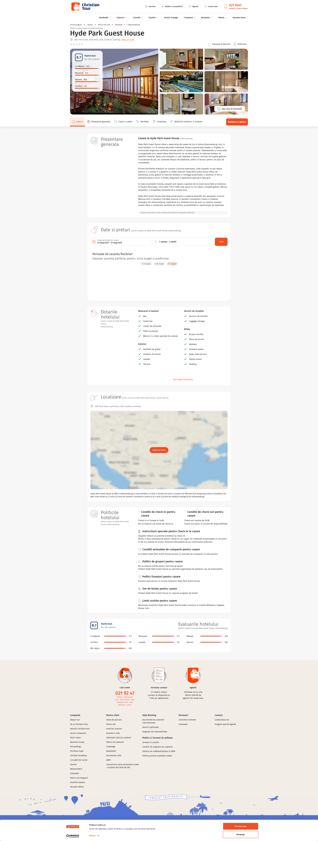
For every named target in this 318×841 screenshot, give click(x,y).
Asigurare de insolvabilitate (154, 731)
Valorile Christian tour (80, 729)
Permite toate (240, 826)
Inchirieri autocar (114, 729)
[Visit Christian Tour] (85, 6)
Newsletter (111, 751)
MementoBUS (76, 769)
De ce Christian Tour (79, 724)
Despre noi (75, 720)
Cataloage (110, 746)
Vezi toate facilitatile (183, 379)
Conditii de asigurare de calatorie (157, 747)
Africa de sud (104, 25)
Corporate (74, 773)
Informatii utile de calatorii (118, 737)
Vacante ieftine (77, 787)
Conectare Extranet (187, 720)
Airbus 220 (111, 724)
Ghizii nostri (75, 737)
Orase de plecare (114, 720)
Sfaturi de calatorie (115, 742)
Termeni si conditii (150, 742)
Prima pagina (76, 25)
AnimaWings (75, 746)
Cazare (90, 25)
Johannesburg (133, 25)
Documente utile (113, 755)
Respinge (241, 834)
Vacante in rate (113, 733)
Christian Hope (76, 751)
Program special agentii (225, 724)
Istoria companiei (78, 733)
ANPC (108, 760)
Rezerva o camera (237, 122)
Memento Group (77, 742)
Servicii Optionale (150, 727)
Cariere (73, 764)
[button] (240, 44)
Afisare (92, 836)
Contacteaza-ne (222, 720)
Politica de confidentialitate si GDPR (158, 751)
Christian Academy (78, 755)
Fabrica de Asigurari (79, 778)
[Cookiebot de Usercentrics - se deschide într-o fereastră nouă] (73, 836)
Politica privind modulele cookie (157, 756)
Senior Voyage (171, 17)
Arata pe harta (127, 40)
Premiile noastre (77, 782)
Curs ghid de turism (79, 760)
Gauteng (118, 25)
